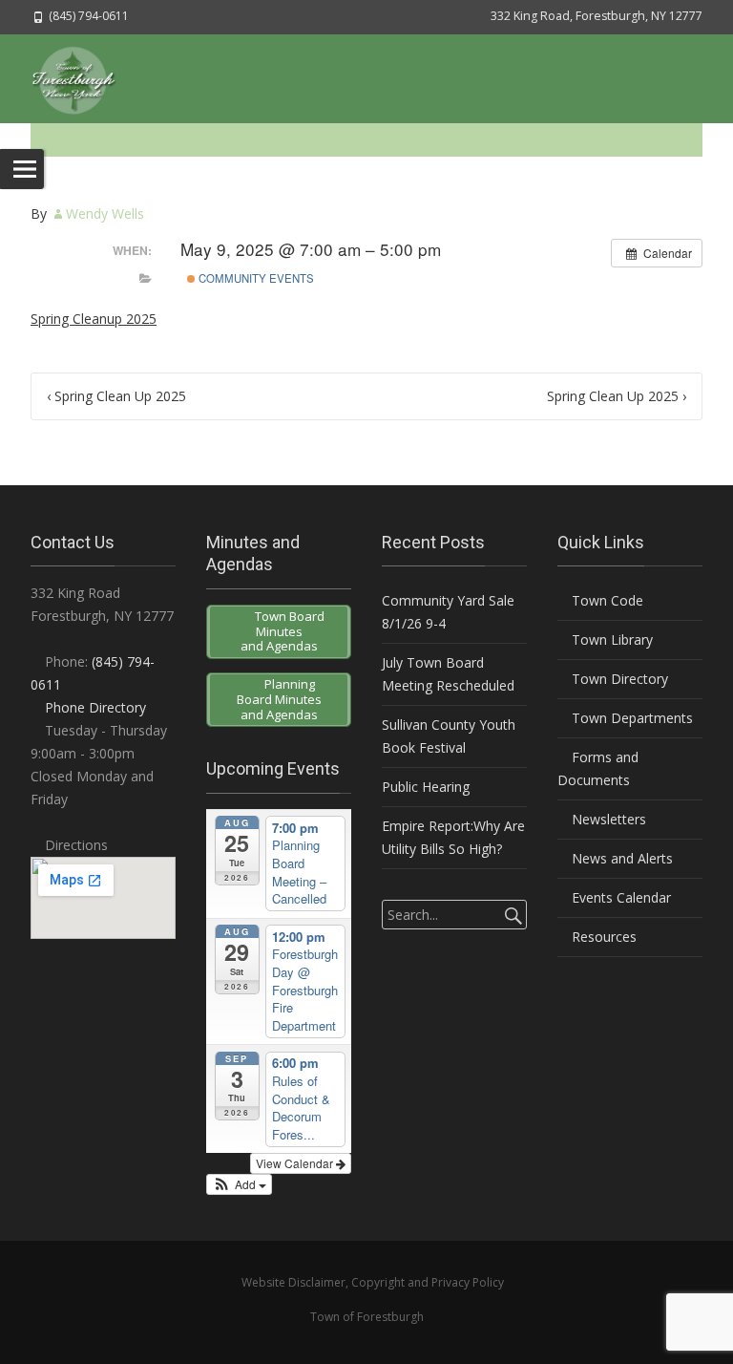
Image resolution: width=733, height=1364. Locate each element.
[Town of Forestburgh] (83, 78)
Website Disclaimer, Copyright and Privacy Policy (372, 1282)
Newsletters (607, 819)
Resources (602, 936)
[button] (239, 1184)
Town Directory (618, 679)
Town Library (610, 639)
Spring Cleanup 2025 (94, 318)
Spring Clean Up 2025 (116, 396)
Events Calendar (619, 897)
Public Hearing (426, 787)
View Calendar (296, 1163)
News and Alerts (620, 858)
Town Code (605, 600)
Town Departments (630, 718)
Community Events (255, 278)
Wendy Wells (105, 213)
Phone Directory (95, 707)
